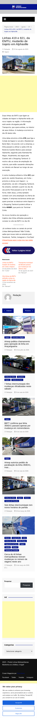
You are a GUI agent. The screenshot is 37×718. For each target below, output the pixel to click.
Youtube (21, 677)
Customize (18, 708)
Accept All (18, 702)
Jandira (7, 547)
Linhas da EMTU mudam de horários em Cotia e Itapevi (8, 264)
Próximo (28, 311)
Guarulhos (21, 377)
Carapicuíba (16, 538)
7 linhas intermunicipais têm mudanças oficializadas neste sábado (17, 386)
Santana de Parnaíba (11, 501)
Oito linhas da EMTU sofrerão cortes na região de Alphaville (9, 278)
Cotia (24, 538)
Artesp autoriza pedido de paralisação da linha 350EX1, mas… (17, 464)
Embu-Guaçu (22, 541)
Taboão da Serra (17, 380)
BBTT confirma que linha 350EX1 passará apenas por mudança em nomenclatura (17, 425)
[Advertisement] (18, 94)
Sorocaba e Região (18, 337)
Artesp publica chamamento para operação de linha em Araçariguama (17, 343)
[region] (18, 700)
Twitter (14, 677)
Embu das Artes (10, 377)
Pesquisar (8, 581)
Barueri (7, 538)
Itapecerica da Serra (11, 544)
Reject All (18, 713)
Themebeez (21, 673)
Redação (7, 49)
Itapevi (7, 52)
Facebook (5, 677)
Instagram (30, 677)
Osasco (27, 498)
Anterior (9, 311)
